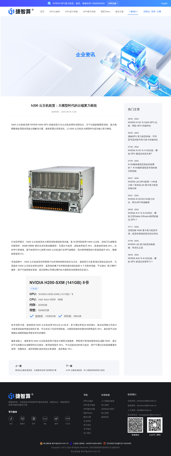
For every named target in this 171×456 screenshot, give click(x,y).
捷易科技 (105, 416)
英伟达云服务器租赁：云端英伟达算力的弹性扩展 (35, 370)
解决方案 (120, 11)
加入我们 (87, 432)
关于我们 (87, 428)
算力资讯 (87, 424)
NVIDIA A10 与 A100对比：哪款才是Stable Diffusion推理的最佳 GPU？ (143, 216)
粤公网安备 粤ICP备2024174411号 (85, 451)
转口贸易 (105, 404)
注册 (159, 11)
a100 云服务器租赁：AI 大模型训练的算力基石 (85, 370)
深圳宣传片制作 (107, 408)
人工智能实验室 (107, 400)
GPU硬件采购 (89, 11)
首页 (42, 11)
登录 (153, 11)
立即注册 (112, 3)
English (164, 3)
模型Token (105, 11)
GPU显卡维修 (71, 11)
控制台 (146, 11)
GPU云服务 (55, 11)
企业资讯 (87, 420)
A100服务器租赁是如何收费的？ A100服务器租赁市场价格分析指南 (142, 167)
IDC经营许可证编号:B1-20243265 (119, 443)
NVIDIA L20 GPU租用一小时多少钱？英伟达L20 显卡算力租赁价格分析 (143, 185)
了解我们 (133, 11)
